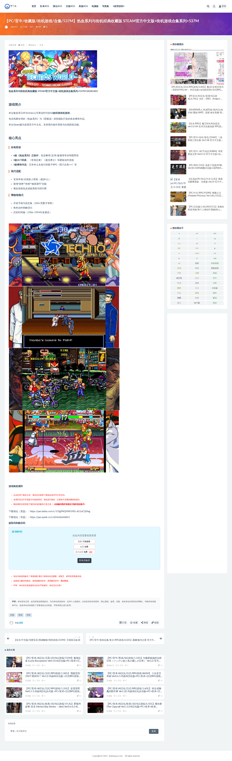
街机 (29, 615)
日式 (197, 283)
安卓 (197, 278)
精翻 (179, 298)
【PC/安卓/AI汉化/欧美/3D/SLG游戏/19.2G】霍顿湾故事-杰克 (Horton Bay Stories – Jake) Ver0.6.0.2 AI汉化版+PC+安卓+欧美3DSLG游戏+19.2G (53, 707)
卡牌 (197, 273)
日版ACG (70, 6)
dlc (179, 248)
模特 (179, 288)
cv (197, 243)
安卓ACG (44, 6)
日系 (215, 283)
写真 (179, 273)
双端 (215, 273)
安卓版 (28, 665)
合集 (12, 615)
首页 (34, 6)
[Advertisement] (197, 443)
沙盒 (179, 293)
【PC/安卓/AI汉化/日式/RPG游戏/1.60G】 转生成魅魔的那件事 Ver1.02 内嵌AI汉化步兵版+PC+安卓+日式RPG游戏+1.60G (135, 691)
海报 (145, 623)
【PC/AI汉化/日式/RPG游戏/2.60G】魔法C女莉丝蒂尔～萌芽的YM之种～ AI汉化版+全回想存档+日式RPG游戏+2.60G (197, 90)
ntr (215, 253)
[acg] (6, 27)
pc (197, 258)
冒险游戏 (215, 268)
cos (179, 243)
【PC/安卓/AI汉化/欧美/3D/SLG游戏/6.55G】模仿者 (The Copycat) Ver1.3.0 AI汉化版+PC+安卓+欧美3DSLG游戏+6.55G (134, 707)
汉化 (197, 288)
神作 (215, 293)
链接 (156, 623)
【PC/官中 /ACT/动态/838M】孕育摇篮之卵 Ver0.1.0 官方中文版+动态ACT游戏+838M (205, 154)
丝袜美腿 (215, 263)
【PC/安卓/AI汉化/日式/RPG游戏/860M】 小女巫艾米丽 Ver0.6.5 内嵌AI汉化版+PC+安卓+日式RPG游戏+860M (134, 676)
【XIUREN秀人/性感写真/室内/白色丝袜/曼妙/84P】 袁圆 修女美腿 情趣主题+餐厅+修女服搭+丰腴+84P (206, 113)
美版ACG (83, 6)
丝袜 (197, 263)
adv (214, 233)
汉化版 (215, 288)
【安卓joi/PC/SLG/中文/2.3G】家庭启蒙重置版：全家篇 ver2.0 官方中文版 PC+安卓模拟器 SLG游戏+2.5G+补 (206, 182)
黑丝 (215, 303)
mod (197, 253)
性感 (179, 283)
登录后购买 (84, 560)
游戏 (20, 615)
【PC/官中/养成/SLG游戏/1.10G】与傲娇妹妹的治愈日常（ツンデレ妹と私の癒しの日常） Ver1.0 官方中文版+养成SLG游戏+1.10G (134, 661)
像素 (197, 268)
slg (179, 263)
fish (197, 248)
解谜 (215, 298)
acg (19, 622)
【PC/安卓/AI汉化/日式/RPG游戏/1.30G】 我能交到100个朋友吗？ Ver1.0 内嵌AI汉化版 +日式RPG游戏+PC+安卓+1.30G (52, 676)
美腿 (197, 298)
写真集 (105, 6)
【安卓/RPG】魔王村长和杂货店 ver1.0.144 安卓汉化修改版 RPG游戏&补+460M (205, 127)
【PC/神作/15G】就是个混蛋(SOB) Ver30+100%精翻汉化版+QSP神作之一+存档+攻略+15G (206, 168)
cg (215, 238)
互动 (179, 268)
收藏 (135, 623)
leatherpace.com (116, 756)
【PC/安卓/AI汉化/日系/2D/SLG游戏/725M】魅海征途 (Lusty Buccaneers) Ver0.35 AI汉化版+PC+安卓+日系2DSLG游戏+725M (53, 661)
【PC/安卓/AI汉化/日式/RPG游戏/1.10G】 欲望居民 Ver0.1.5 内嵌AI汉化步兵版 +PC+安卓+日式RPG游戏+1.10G (52, 691)
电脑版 (95, 6)
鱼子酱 (197, 303)
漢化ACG (57, 6)
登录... (13, 731)
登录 (224, 6)
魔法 (179, 303)
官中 (215, 278)
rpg (215, 258)
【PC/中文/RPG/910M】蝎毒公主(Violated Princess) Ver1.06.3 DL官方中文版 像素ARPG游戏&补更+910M (205, 196)
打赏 (124, 623)
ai (179, 238)
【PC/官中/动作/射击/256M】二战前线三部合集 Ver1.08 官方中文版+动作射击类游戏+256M (205, 140)
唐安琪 (179, 278)
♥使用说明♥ (118, 6)
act (197, 233)
